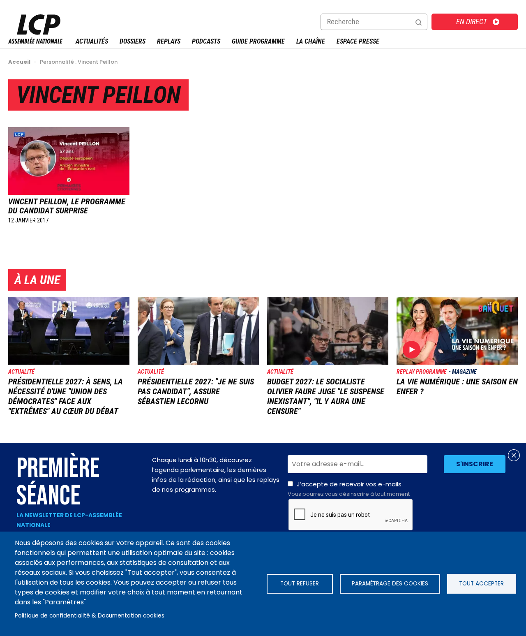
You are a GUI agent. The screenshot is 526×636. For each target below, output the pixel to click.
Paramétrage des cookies (390, 583)
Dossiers (132, 41)
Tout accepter (481, 583)
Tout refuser (299, 583)
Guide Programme (258, 41)
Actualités (92, 41)
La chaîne (310, 41)
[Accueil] (35, 41)
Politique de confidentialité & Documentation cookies (89, 616)
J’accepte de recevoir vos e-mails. (349, 489)
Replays (168, 41)
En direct (471, 21)
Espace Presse (358, 41)
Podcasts (206, 41)
